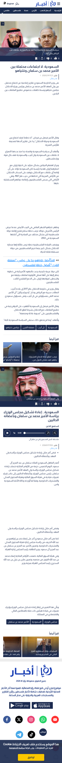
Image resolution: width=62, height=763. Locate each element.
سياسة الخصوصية (17, 748)
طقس (6, 10)
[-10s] (48, 433)
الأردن (34, 10)
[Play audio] (7, 433)
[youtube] (55, 719)
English (10, 4)
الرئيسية (57, 10)
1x (14, 433)
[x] (19, 719)
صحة (26, 10)
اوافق (31, 757)
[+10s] (54, 433)
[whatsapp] (43, 719)
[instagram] (31, 719)
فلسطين (17, 10)
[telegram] (19, 734)
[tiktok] (31, 734)
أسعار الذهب (45, 10)
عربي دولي (53, 78)
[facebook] (7, 719)
